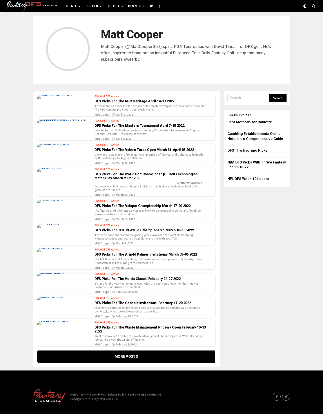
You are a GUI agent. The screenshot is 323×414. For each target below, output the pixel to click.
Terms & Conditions (93, 394)
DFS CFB (91, 6)
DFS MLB (134, 6)
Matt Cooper (102, 114)
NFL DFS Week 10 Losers (248, 179)
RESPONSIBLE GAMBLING (144, 394)
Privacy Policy (117, 394)
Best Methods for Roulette (249, 122)
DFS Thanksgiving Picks (247, 150)
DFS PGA (113, 6)
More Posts (126, 356)
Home (74, 394)
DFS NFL (71, 6)
